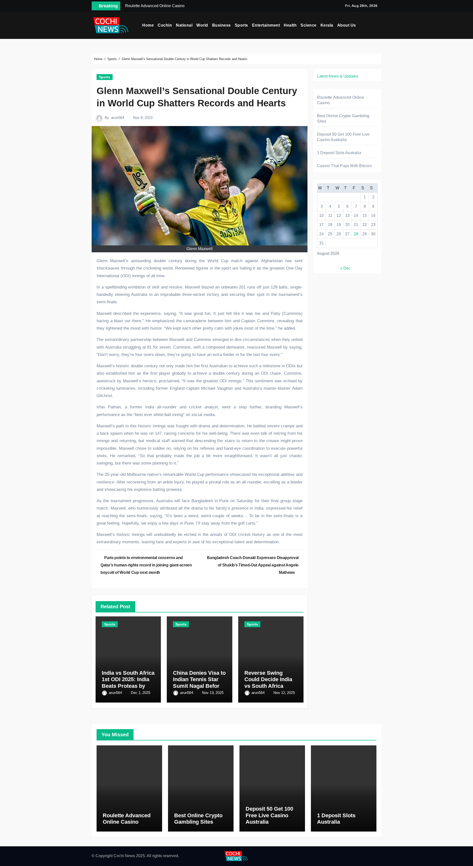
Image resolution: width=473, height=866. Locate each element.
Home (148, 25)
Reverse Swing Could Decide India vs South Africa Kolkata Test (268, 682)
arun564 (117, 117)
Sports (241, 25)
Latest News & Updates (337, 76)
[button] (379, 25)
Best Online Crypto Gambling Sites (198, 818)
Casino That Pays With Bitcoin (344, 166)
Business (221, 25)
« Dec (345, 268)
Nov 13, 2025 (212, 692)
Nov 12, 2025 (284, 692)
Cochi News (124, 856)
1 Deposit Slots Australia (339, 153)
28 (356, 234)
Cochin (165, 25)
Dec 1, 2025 (140, 692)
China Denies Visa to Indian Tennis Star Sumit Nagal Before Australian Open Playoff (199, 686)
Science (309, 25)
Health (290, 25)
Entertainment (266, 25)
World (202, 25)
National (184, 25)
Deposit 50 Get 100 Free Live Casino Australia (269, 815)
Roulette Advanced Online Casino (127, 818)
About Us (346, 25)
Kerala (327, 25)
